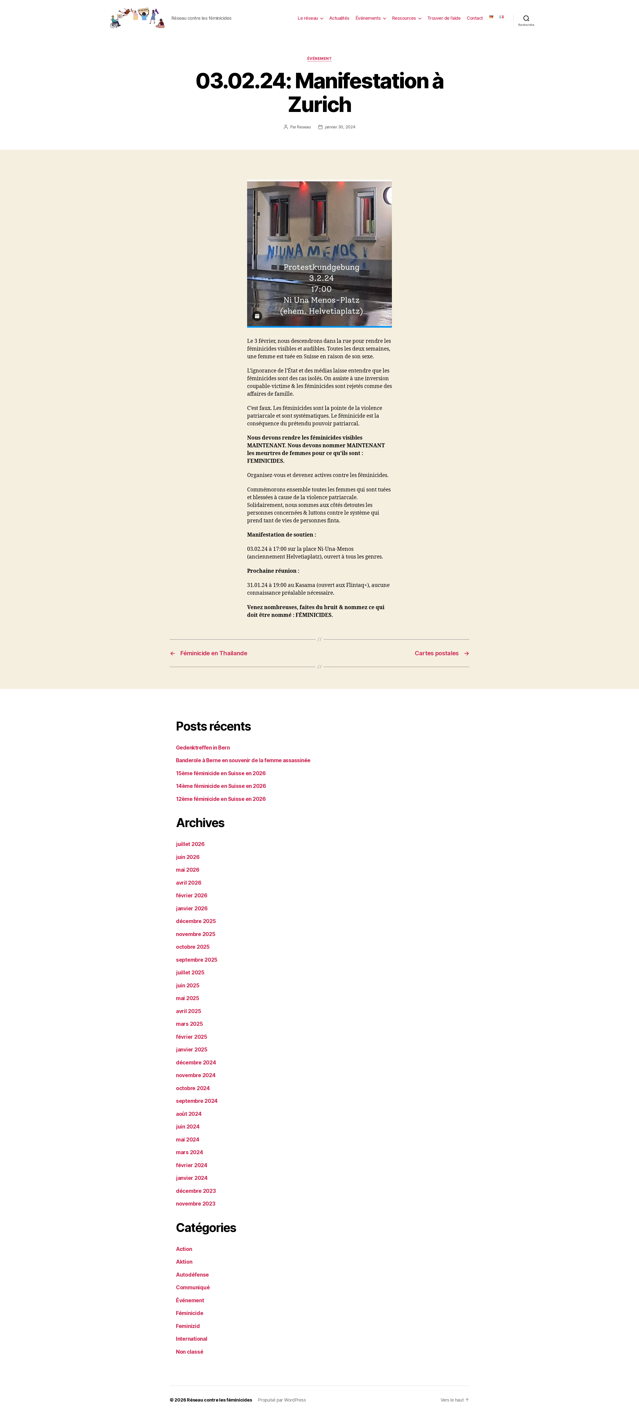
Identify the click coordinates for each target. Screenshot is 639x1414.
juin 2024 (188, 1127)
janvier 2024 (192, 1178)
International (191, 1339)
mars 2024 (189, 1152)
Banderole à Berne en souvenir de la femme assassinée (243, 760)
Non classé (189, 1352)
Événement (319, 58)
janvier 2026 (192, 908)
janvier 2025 (191, 1049)
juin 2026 (188, 857)
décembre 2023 (196, 1191)
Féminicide (189, 1313)
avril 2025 (188, 1011)
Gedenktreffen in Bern (203, 748)
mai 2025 (187, 998)
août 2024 (189, 1114)
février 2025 (191, 1037)
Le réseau (308, 18)
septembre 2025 (196, 960)
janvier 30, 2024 (340, 126)
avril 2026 (188, 883)
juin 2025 (187, 985)
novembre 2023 (195, 1204)
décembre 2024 (196, 1062)
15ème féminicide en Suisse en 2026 (221, 773)
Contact (475, 18)
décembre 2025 (196, 921)
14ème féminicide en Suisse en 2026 (221, 786)
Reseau (304, 126)
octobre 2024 (193, 1088)
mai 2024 (187, 1139)
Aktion (184, 1262)
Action (184, 1249)
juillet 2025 (190, 972)
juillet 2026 (190, 844)
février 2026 (191, 895)
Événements (368, 18)
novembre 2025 (195, 934)
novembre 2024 (196, 1075)
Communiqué (193, 1287)
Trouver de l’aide (444, 18)
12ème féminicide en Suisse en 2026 (221, 799)
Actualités (339, 18)
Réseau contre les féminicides (219, 1400)
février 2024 (191, 1165)
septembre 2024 (197, 1101)
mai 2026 (187, 870)
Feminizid (188, 1326)
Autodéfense (192, 1275)
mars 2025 (189, 1024)
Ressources (404, 18)
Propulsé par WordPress (282, 1400)
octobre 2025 (193, 947)
